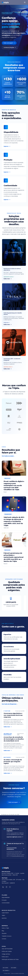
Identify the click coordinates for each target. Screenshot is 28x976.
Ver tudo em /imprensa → (10, 704)
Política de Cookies (7, 951)
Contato (4, 939)
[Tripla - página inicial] (14, 868)
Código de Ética (6, 954)
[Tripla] (5, 2)
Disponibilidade (6, 897)
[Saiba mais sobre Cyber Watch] (14, 252)
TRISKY (3, 915)
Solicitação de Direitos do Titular (10, 959)
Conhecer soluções (9, 47)
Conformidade (5, 903)
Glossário (4, 933)
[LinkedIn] (3, 887)
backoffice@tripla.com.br (18, 856)
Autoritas (4, 918)
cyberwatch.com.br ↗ (9, 276)
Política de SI (5, 956)
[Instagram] (6, 887)
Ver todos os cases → (8, 456)
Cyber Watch (5, 913)
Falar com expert (8, 43)
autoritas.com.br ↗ (8, 366)
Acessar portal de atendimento (12, 848)
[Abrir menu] (24, 2)
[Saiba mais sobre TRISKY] (14, 296)
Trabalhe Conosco (6, 936)
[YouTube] (10, 887)
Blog (3, 930)
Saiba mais (7, 278)
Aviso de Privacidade (7, 948)
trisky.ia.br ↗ (7, 322)
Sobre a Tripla (5, 928)
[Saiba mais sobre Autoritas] (14, 342)
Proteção (4, 900)
